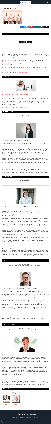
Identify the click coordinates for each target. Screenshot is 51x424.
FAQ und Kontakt (35, 417)
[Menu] (4, 2)
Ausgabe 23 (16, 404)
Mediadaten (28, 417)
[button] (3, 421)
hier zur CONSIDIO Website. (23, 72)
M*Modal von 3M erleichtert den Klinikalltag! (15, 94)
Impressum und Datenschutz (18, 417)
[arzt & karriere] (25, 2)
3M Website (34, 107)
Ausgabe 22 (6, 404)
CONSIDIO (4, 60)
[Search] (47, 2)
